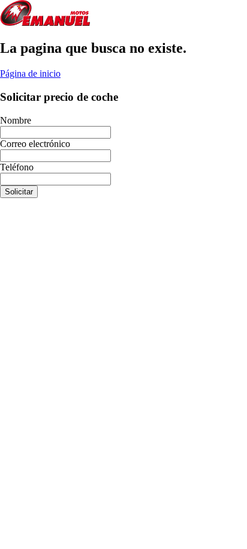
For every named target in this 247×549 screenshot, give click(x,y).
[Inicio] (45, 22)
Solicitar (19, 191)
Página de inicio (30, 73)
